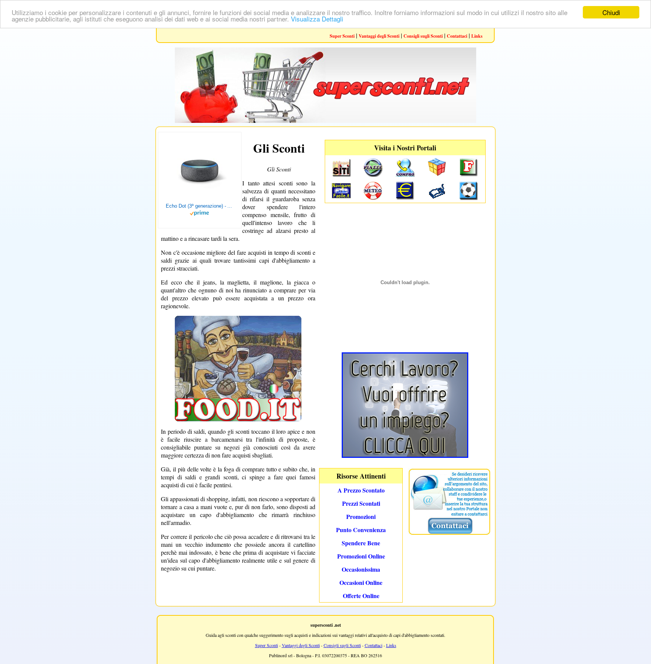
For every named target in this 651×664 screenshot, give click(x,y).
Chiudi (611, 12)
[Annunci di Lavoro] (405, 455)
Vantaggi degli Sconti (379, 36)
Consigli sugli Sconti (423, 36)
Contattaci (457, 36)
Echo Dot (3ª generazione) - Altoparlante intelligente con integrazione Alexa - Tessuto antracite (200, 206)
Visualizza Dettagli (317, 19)
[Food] (238, 419)
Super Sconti (342, 36)
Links (477, 36)
